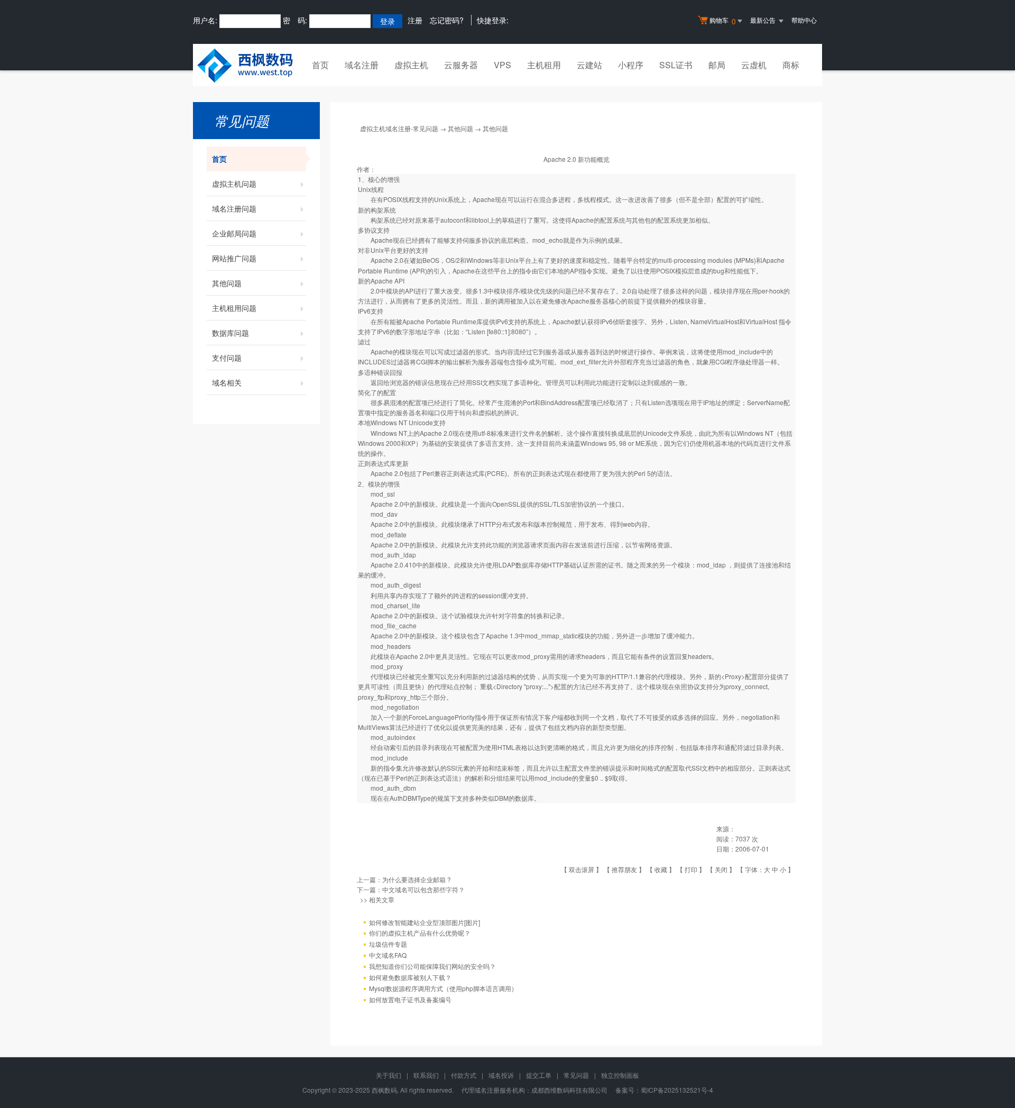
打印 (691, 869)
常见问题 (576, 1074)
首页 (320, 65)
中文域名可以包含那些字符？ (423, 889)
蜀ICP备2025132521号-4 (677, 1089)
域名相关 (227, 382)
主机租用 (544, 65)
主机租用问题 (234, 308)
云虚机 (754, 65)
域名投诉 (501, 1074)
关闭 (721, 869)
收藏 (660, 869)
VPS (502, 65)
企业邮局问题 (234, 233)
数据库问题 (230, 332)
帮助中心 (804, 19)
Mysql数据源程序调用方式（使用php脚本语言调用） (443, 988)
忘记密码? (447, 20)
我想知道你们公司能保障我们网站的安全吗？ (432, 966)
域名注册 (362, 65)
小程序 (630, 65)
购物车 (722, 20)
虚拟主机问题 (234, 183)
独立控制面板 (620, 1074)
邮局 (716, 65)
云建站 (589, 65)
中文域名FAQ (388, 954)
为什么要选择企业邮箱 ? (416, 879)
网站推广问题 (234, 258)
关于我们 (388, 1074)
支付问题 (227, 357)
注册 (415, 20)
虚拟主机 (411, 65)
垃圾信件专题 (388, 943)
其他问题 (227, 283)
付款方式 (463, 1074)
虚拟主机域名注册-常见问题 (399, 128)
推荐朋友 (624, 869)
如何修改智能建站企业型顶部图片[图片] (424, 922)
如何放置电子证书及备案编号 (410, 999)
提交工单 (538, 1074)
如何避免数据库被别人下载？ (410, 977)
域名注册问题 (234, 208)
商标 (790, 65)
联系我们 (426, 1074)
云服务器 (461, 65)
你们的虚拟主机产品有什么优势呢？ (419, 932)
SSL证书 (676, 65)
